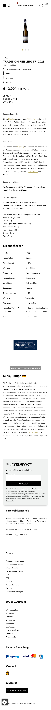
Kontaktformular (12, 585)
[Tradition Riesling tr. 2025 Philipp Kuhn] (25, 30)
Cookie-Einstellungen (14, 591)
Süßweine (10, 623)
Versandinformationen (14, 564)
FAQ (7, 578)
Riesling (11, 119)
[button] (46, 5)
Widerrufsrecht (12, 568)
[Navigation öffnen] (4, 5)
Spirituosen (10, 627)
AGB (7, 574)
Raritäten (9, 633)
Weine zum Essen (13, 610)
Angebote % (11, 637)
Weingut (7, 102)
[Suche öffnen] (9, 5)
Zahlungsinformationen (15, 561)
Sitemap (9, 588)
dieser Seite (22, 498)
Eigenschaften (10, 99)
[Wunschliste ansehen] (41, 5)
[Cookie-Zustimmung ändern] (5, 702)
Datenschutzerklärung (14, 571)
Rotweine (10, 613)
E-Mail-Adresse (11, 474)
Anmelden (23, 484)
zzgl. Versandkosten (30, 703)
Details (6, 96)
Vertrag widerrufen (16, 691)
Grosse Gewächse (12, 630)
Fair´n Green (33, 171)
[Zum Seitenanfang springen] (25, 708)
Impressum (10, 581)
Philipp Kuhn (32, 119)
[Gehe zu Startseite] (25, 5)
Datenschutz (9, 501)
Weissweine (10, 620)
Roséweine (10, 616)
